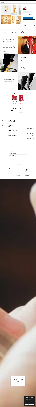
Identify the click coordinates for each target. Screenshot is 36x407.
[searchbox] (4, 116)
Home (10, 2)
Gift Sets (14, 2)
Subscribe (29, 404)
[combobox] (9, 116)
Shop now (18, 176)
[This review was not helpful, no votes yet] (33, 123)
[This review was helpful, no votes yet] (32, 123)
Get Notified (29, 19)
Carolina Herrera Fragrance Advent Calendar (14, 102)
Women (8, 2)
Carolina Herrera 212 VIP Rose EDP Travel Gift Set (21, 102)
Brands (17, 2)
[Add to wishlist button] (34, 18)
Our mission (27, 176)
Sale (19, 2)
